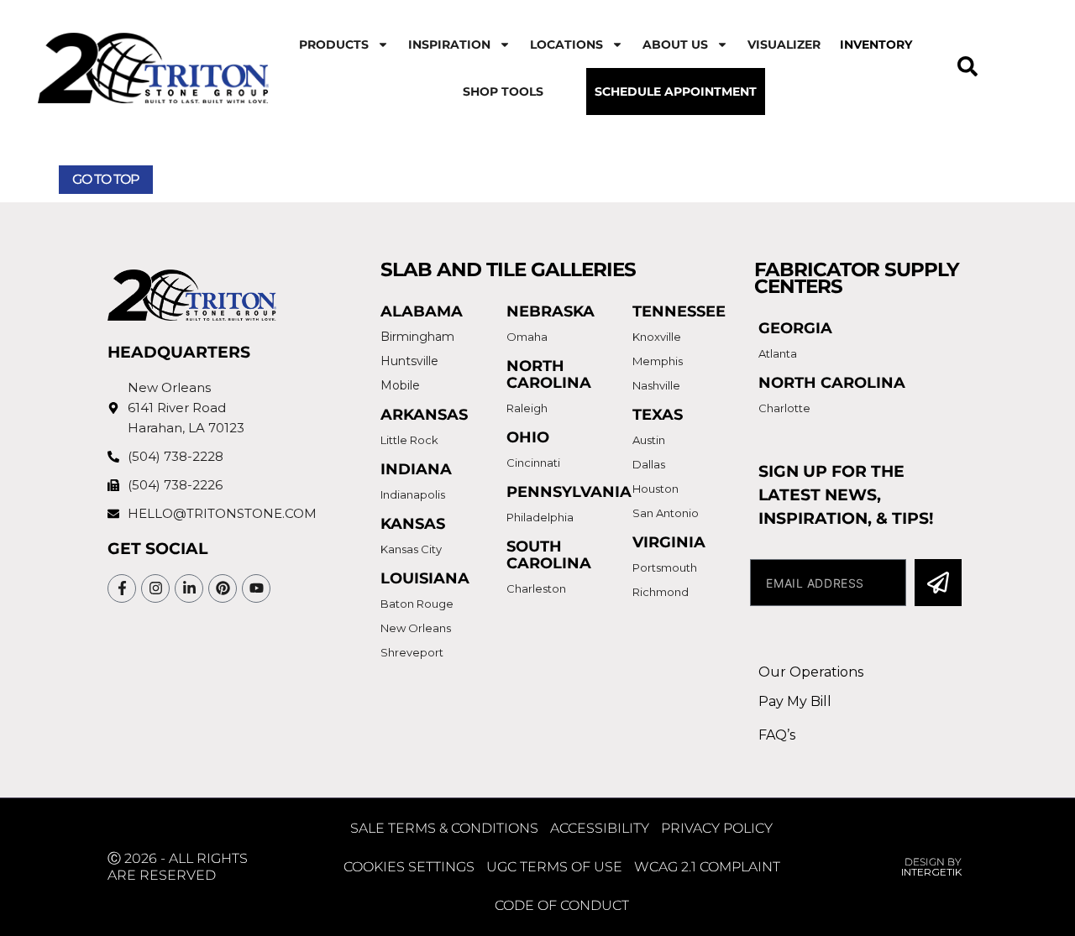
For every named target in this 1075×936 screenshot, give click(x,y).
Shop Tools (503, 91)
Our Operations (810, 672)
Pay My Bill (794, 701)
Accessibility (599, 828)
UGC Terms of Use (554, 867)
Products (334, 44)
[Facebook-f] (122, 588)
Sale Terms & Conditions (444, 828)
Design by (931, 866)
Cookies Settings (409, 867)
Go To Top (105, 179)
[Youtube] (256, 588)
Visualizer (784, 44)
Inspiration (449, 44)
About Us (675, 44)
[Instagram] (155, 588)
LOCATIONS (566, 44)
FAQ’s (776, 735)
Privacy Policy (717, 828)
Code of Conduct (562, 905)
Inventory (876, 44)
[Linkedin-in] (189, 588)
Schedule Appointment (676, 91)
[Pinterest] (222, 588)
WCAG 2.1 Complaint (707, 867)
